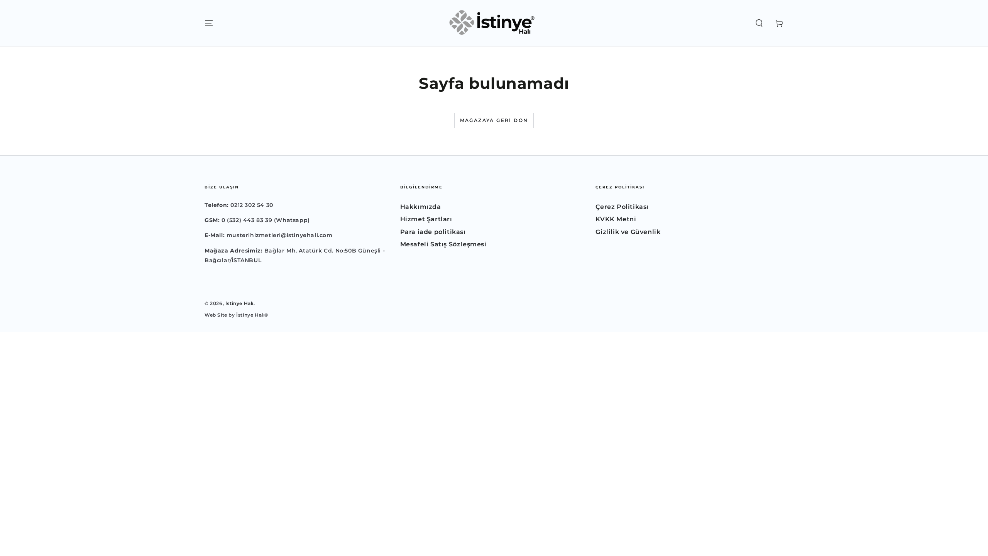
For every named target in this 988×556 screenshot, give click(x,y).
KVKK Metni (616, 219)
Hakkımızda (420, 206)
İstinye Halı (239, 303)
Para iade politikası (433, 232)
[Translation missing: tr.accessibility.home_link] (494, 23)
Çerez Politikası (622, 206)
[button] (759, 23)
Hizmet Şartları (426, 219)
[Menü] (209, 23)
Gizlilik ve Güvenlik (628, 232)
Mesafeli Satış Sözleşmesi (443, 244)
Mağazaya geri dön (494, 120)
